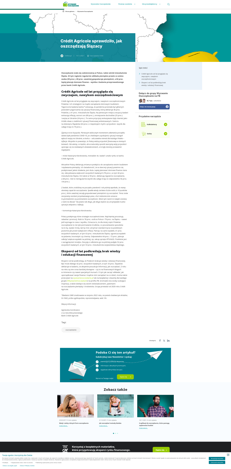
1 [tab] (113, 433)
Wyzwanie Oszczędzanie (101, 4)
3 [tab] (117, 433)
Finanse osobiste (125, 4)
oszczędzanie (71, 330)
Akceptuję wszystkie (217, 458)
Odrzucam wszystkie (217, 462)
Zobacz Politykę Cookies (27, 465)
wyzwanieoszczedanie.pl (83, 278)
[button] (228, 454)
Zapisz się (123, 377)
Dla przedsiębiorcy (149, 4)
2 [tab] (115, 433)
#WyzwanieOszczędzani (77, 281)
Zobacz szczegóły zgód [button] (10, 465)
